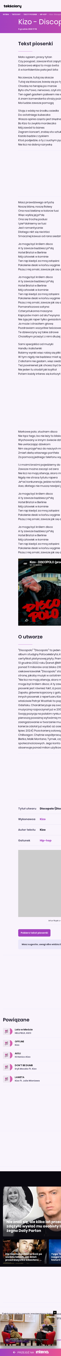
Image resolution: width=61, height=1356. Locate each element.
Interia (6, 14)
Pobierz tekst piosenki (34, 932)
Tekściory (16, 14)
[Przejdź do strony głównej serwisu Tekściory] (12, 6)
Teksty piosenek (30, 14)
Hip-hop (43, 14)
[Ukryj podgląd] (55, 1312)
